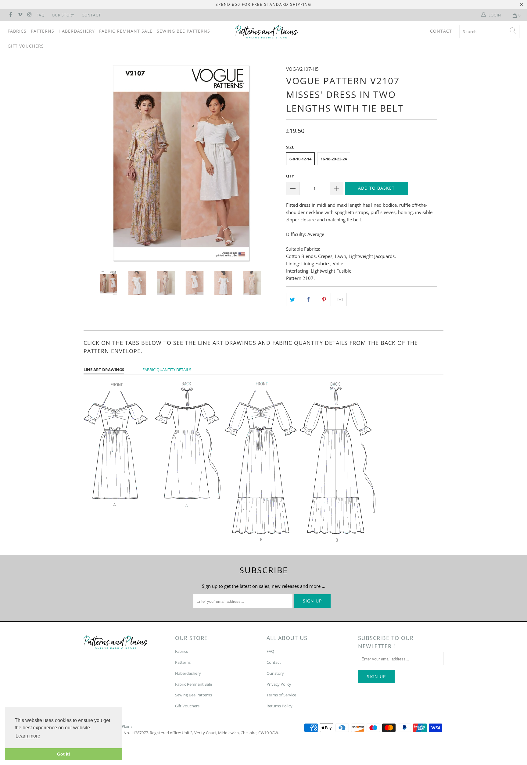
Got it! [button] (63, 754)
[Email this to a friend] (340, 299)
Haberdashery (77, 31)
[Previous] (94, 163)
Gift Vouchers (26, 46)
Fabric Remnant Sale (125, 31)
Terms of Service (281, 695)
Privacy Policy (279, 684)
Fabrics (17, 31)
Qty (290, 176)
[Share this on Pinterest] (324, 299)
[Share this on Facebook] (308, 299)
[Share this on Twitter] (292, 299)
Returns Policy (279, 706)
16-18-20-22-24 (334, 159)
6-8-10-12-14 (300, 159)
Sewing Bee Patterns (183, 31)
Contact (91, 15)
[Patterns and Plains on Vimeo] (19, 15)
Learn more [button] (28, 735)
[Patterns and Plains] (267, 31)
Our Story (63, 15)
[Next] (269, 163)
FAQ (41, 15)
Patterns (42, 31)
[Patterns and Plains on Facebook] (10, 15)
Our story (275, 673)
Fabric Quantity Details (166, 369)
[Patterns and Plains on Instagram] (29, 15)
